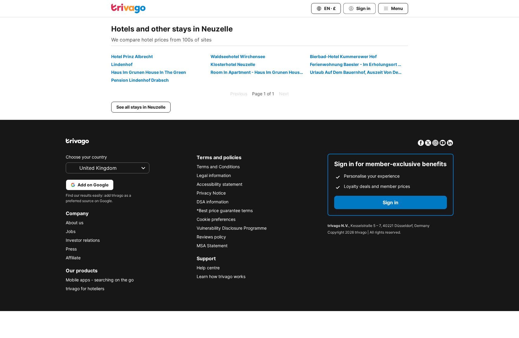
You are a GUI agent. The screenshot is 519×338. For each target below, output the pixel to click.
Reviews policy (211, 236)
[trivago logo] (128, 8)
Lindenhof (121, 64)
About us (74, 222)
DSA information (212, 201)
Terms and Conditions (218, 166)
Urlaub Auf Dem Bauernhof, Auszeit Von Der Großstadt (359, 72)
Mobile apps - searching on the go (100, 279)
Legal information (214, 175)
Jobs (70, 231)
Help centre (208, 267)
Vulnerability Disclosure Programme (232, 228)
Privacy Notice (211, 192)
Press (71, 248)
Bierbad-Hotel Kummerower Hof (343, 56)
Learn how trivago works (221, 276)
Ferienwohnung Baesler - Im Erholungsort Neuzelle (359, 64)
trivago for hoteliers (85, 288)
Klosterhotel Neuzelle (233, 64)
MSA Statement (212, 245)
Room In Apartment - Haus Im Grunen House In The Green (259, 72)
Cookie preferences (216, 219)
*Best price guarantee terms (225, 210)
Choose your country (86, 156)
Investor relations (83, 240)
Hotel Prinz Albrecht (132, 56)
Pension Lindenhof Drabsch (140, 80)
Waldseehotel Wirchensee (238, 56)
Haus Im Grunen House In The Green (148, 72)
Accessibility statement (219, 184)
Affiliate (73, 257)
